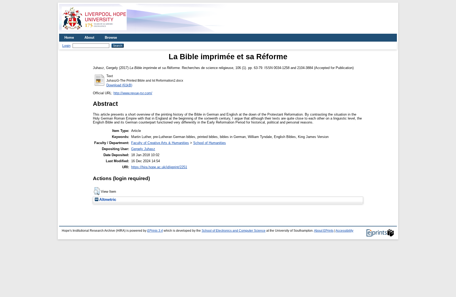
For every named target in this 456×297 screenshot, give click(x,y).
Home (69, 37)
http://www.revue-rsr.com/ (132, 93)
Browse (111, 37)
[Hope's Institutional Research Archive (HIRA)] (94, 32)
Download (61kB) (119, 85)
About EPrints (324, 230)
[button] (97, 191)
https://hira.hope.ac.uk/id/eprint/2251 (159, 167)
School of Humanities (209, 143)
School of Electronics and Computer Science (233, 230)
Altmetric (107, 199)
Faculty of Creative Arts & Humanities (160, 143)
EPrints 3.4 (155, 230)
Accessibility (344, 230)
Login (66, 46)
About (89, 37)
